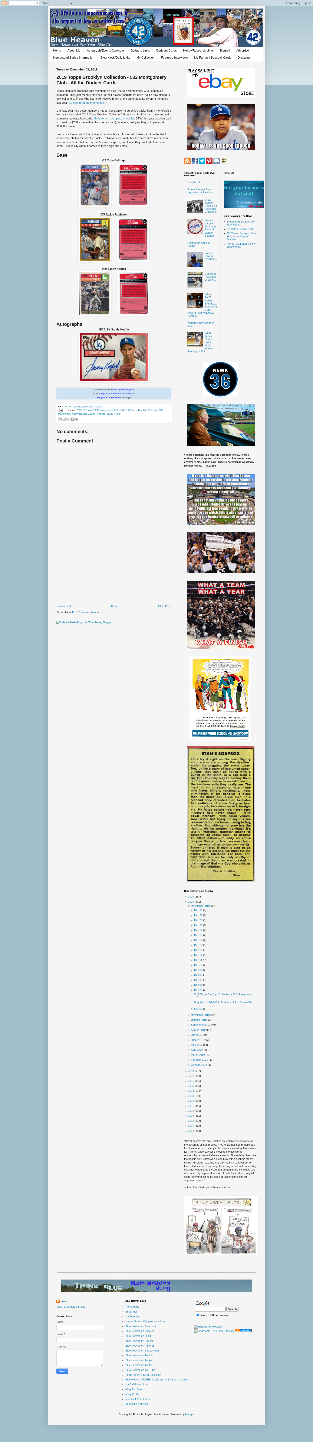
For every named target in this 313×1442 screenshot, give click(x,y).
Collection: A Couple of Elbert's (211, 277)
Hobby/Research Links (198, 50)
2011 (191, 1105)
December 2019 (200, 906)
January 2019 (199, 1064)
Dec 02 (198, 1008)
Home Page (132, 1306)
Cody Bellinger (79, 413)
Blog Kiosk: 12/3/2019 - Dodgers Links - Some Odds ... (225, 1002)
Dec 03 (198, 990)
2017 (191, 1075)
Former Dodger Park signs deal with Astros (199, 191)
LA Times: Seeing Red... (241, 229)
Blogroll (225, 50)
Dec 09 (198, 970)
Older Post (164, 606)
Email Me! (131, 1311)
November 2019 (200, 1015)
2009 (191, 1115)
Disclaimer (245, 57)
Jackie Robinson (96, 413)
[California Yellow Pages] (243, 1331)
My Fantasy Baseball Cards (212, 57)
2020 (191, 896)
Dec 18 (198, 935)
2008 (191, 1120)
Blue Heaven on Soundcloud (142, 1350)
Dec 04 (198, 985)
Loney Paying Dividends (211, 256)
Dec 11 (198, 960)
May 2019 (197, 1044)
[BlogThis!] (64, 419)
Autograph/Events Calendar (105, 50)
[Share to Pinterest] (76, 419)
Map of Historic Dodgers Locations (145, 1321)
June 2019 (197, 1039)
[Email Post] (61, 410)
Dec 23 (198, 920)
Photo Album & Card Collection (143, 1374)
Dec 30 (198, 910)
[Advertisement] (113, 569)
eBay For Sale (133, 1389)
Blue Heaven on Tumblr (139, 1355)
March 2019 (198, 1054)
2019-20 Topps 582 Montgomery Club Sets (98, 410)
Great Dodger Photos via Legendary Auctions (211, 206)
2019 (191, 901)
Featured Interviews (174, 57)
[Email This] (60, 419)
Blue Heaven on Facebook (140, 1326)
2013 (191, 1095)
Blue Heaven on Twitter (138, 1365)
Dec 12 (198, 955)
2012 (191, 1100)
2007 (191, 1125)
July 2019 (197, 1034)
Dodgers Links (140, 50)
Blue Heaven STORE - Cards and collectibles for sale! (156, 1379)
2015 (191, 1085)
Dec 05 (198, 980)
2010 (191, 1110)
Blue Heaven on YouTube (140, 1370)
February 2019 (200, 1059)
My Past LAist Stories (137, 1399)
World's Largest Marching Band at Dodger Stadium (210, 228)
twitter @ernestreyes (122, 389)
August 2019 (198, 1029)
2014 (191, 1090)
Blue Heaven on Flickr (138, 1335)
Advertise (242, 50)
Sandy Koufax (114, 413)
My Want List (132, 1316)
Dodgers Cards (166, 50)
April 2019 (197, 1049)
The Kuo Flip (194, 182)
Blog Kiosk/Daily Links (115, 57)
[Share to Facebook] (72, 419)
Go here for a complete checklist (114, 118)
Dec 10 (198, 965)
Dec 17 (198, 940)
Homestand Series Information (73, 57)
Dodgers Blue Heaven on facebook (116, 393)
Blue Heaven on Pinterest (140, 1345)
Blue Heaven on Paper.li (139, 1340)
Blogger (189, 1414)
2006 (191, 1130)
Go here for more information (86, 102)
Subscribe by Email (136, 1403)
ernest (65, 406)
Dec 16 (198, 945)
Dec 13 (198, 950)
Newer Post (64, 606)
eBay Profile (132, 1394)
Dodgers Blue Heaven (108, 397)
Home (57, 50)
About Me (73, 50)
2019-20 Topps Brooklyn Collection (140, 410)
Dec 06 (198, 975)
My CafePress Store (136, 1384)
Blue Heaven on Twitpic (139, 1360)
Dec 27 (198, 915)
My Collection (145, 57)
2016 (191, 1081)
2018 (191, 1071)
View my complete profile (70, 1306)
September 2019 (201, 1024)
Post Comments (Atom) (85, 612)
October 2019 (199, 1019)
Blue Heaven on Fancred (139, 1331)
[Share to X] (68, 419)
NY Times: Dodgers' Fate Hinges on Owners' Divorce (241, 236)
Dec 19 (198, 930)
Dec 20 (198, 925)
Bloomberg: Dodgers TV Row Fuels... (241, 223)
